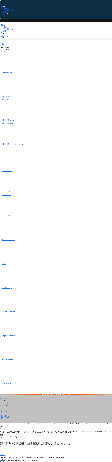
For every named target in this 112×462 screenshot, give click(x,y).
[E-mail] (0, 419)
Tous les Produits (4, 405)
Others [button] (1, 458)
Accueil (2, 23)
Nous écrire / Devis (6, 34)
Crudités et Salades (6, 28)
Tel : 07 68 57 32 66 (3, 398)
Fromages (4, 30)
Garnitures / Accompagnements (8, 29)
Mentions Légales (4, 415)
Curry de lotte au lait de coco (11, 192)
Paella (4, 264)
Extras (2, 25)
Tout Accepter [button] (5, 424)
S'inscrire (3, 410)
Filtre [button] (2, 40)
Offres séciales (4, 411)
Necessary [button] (1, 433)
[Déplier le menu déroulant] (4, 25)
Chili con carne (6, 96)
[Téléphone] (1, 419)
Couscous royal (6, 168)
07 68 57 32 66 (6, 33)
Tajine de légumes (7, 360)
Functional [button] (1, 445)
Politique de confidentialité (6, 416)
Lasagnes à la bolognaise (10, 216)
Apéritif (4, 26)
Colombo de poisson (8, 120)
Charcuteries (5, 27)
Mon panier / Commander (6, 409)
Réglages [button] (1, 424)
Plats (2, 24)
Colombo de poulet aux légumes (12, 144)
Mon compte (3, 406)
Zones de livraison (4, 418)
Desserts (4, 31)
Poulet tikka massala (8, 312)
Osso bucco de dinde (8, 240)
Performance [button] (2, 448)
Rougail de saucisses (8, 336)
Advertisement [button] (2, 455)
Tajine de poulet (7, 384)
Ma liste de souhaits (5, 407)
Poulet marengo (7, 288)
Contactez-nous (4, 32)
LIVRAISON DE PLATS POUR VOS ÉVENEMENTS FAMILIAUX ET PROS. (56, 394)
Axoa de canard (7, 72)
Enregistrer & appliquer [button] (4, 461)
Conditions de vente (5, 417)
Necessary (2, 434)
